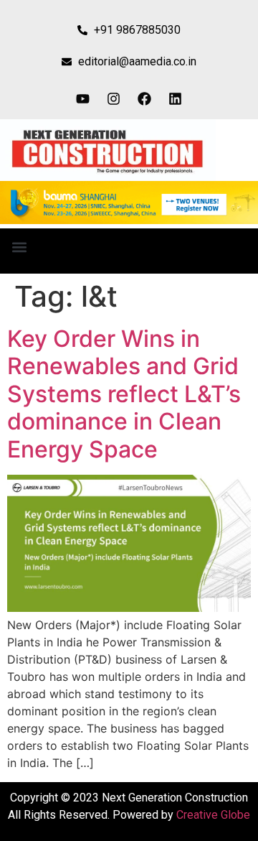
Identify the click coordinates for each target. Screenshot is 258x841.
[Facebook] (144, 98)
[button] (19, 247)
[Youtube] (83, 98)
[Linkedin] (175, 98)
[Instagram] (114, 98)
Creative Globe (213, 815)
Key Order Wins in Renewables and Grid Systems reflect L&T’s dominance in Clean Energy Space (124, 394)
